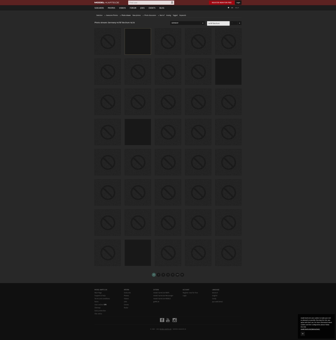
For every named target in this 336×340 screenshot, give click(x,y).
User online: (100, 305)
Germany (175, 23)
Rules (96, 302)
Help (237, 8)
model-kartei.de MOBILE (162, 299)
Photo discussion (150, 15)
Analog (168, 15)
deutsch (215, 293)
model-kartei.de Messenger (163, 296)
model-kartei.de (165, 329)
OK (303, 333)
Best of (162, 15)
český (214, 299)
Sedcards (99, 8)
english (214, 296)
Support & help (100, 296)
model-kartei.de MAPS (161, 293)
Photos (111, 8)
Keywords (182, 15)
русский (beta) (217, 302)
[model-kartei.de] (106, 2)
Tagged (175, 15)
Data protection (100, 311)
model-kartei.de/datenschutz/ (310, 329)
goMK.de (156, 302)
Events (152, 8)
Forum (133, 8)
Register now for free (222, 3)
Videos (122, 8)
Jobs (142, 8)
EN (232, 8)
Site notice (98, 314)
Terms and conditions (102, 299)
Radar (126, 308)
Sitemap (97, 308)
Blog (161, 8)
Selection (99, 15)
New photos (137, 15)
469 (177, 275)
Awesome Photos (112, 15)
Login (238, 3)
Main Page (98, 293)
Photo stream (126, 15)
